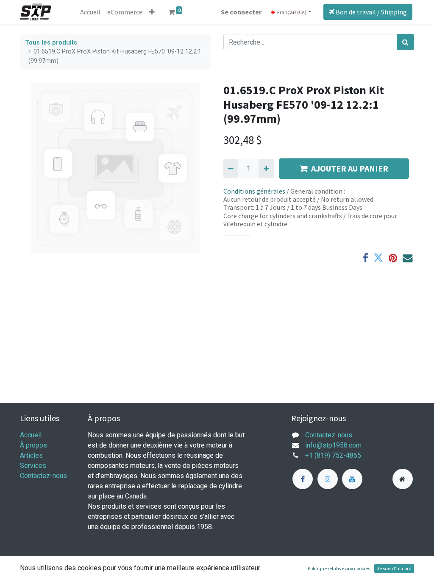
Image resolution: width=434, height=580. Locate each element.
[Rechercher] (405, 42)
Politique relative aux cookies (339, 568)
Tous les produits (51, 42)
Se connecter (241, 12)
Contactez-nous (43, 476)
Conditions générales (254, 191)
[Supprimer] (230, 168)
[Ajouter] (266, 168)
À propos (33, 445)
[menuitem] (90, 11)
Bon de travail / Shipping (370, 12)
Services (33, 466)
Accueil (31, 435)
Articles (31, 455)
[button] (152, 11)
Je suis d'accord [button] (394, 568)
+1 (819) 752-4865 (333, 455)
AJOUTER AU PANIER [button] (349, 168)
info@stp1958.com (333, 445)
